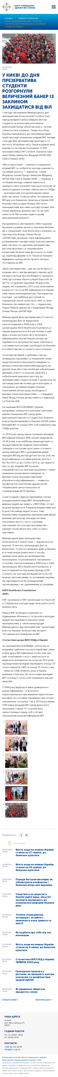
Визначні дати (43, 1000)
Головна (9, 18)
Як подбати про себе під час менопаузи (33, 934)
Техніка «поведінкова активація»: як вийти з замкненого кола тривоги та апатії (33, 919)
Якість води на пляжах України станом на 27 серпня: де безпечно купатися (35, 852)
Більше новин (9, 1000)
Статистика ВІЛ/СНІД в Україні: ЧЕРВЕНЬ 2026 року (35, 961)
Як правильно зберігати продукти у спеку (30, 990)
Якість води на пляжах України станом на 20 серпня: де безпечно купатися (35, 867)
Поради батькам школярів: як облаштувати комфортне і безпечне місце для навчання (34, 882)
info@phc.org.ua (12, 1049)
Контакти (10, 1043)
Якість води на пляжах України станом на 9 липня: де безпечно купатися (35, 947)
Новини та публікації (28, 18)
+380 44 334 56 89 (13, 1047)
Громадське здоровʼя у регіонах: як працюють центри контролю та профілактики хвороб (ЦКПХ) (35, 975)
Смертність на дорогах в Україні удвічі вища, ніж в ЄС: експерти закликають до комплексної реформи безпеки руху (35, 900)
